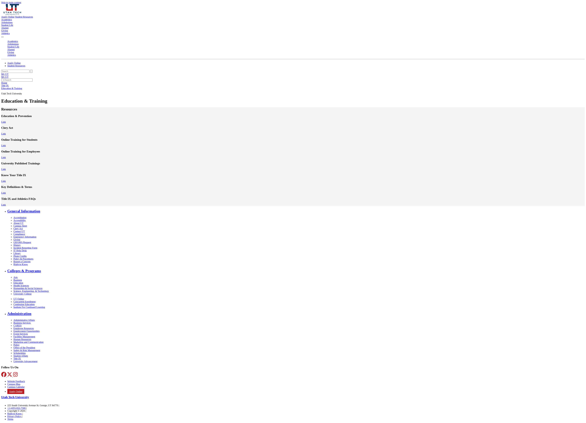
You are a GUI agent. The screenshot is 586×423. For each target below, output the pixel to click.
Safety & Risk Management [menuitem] (26, 350)
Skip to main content (11, 2)
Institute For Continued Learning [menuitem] (29, 307)
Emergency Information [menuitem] (24, 237)
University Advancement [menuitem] (25, 361)
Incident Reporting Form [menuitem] (25, 248)
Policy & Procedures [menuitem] (23, 259)
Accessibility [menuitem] (19, 220)
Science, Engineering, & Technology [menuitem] (31, 291)
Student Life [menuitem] (7, 25)
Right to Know (14, 413)
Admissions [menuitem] (7, 22)
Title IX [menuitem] (17, 358)
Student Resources (24, 17)
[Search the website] (31, 71)
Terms (10, 419)
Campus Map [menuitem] (13, 384)
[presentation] (11, 88)
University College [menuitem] (22, 294)
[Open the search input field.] (2, 80)
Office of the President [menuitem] (24, 347)
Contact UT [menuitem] (19, 231)
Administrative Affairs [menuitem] (24, 320)
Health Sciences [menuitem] (21, 285)
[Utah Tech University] (12, 14)
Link (3, 122)
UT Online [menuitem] (18, 299)
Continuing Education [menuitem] (24, 304)
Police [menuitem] (16, 345)
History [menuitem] (17, 245)
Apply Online (7, 17)
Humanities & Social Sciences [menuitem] (27, 288)
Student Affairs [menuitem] (20, 356)
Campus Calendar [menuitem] (16, 387)
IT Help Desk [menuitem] (20, 250)
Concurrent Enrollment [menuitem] (24, 301)
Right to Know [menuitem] (20, 264)
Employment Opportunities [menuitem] (26, 331)
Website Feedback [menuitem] (16, 381)
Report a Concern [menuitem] (22, 261)
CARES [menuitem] (17, 325)
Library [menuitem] (17, 253)
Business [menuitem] (17, 280)
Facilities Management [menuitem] (24, 336)
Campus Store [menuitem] (20, 226)
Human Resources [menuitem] (22, 339)
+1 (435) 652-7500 (16, 408)
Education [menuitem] (18, 283)
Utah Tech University (15, 397)
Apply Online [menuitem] (15, 391)
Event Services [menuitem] (20, 334)
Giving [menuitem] (4, 30)
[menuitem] (296, 211)
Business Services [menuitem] (22, 323)
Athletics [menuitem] (5, 33)
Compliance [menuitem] (19, 234)
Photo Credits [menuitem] (20, 256)
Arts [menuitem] (15, 277)
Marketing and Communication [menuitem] (28, 342)
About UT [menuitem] (18, 223)
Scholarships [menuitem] (19, 353)
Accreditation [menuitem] (19, 217)
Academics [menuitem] (6, 19)
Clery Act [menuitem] (18, 228)
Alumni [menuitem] (5, 28)
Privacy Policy (14, 416)
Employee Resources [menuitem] (23, 328)
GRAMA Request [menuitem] (22, 242)
